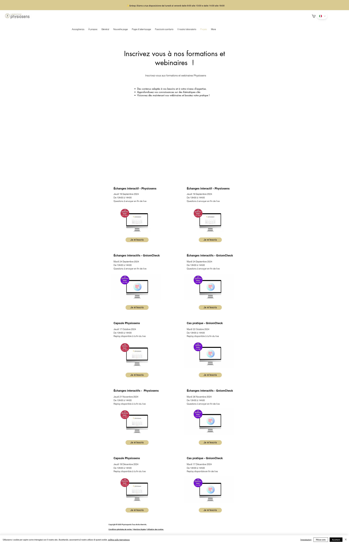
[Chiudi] (345, 539)
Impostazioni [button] (305, 539)
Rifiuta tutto (321, 539)
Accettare (336, 539)
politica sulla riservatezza (119, 539)
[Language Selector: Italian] (322, 16)
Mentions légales (139, 529)
